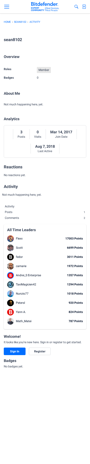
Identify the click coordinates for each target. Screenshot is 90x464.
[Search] (76, 6)
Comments (45, 217)
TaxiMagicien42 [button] (26, 284)
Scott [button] (19, 247)
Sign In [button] (14, 351)
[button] (10, 238)
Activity (9, 206)
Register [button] (39, 351)
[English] (44, 6)
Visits (37, 136)
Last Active (45, 151)
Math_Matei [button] (23, 321)
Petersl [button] (20, 302)
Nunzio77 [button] (22, 293)
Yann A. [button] (21, 312)
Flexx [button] (19, 238)
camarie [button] (21, 266)
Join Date (61, 136)
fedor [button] (19, 256)
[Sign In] (84, 6)
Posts (21, 136)
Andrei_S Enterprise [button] (28, 275)
